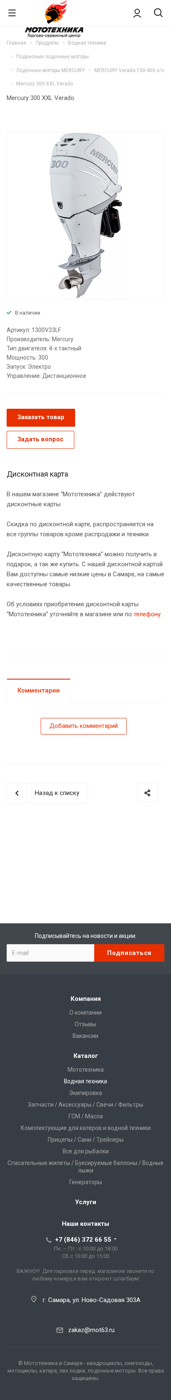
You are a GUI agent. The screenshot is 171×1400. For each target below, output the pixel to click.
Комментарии (38, 690)
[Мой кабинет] (137, 13)
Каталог (85, 1056)
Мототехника (86, 1069)
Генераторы (85, 1182)
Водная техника (85, 1081)
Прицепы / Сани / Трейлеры (86, 1139)
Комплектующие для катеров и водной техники (86, 1128)
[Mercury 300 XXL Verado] (85, 215)
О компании (85, 1012)
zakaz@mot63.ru (91, 1330)
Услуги (85, 1202)
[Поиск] (158, 13)
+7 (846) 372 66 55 (83, 1239)
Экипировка (85, 1093)
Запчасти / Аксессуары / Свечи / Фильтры (85, 1104)
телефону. (148, 614)
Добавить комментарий (83, 726)
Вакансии (85, 1035)
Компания (86, 998)
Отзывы (85, 1024)
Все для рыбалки (86, 1151)
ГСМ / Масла (85, 1116)
